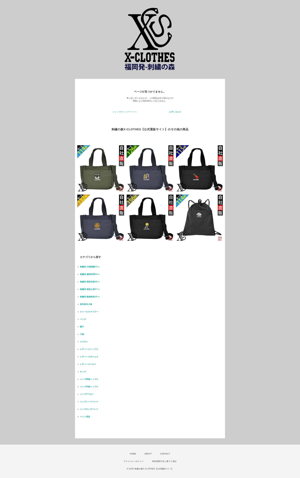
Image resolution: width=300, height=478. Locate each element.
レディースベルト (88, 364)
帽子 (82, 327)
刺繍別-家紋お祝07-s (90, 289)
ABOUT (148, 454)
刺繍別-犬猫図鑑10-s (90, 267)
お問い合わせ (175, 112)
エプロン (84, 342)
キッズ (83, 372)
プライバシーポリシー (133, 461)
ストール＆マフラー (89, 312)
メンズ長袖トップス (89, 379)
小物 (82, 334)
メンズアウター (87, 394)
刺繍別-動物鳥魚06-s (90, 297)
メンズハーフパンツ (89, 402)
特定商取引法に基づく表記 (164, 461)
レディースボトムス (89, 357)
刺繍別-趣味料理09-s (90, 274)
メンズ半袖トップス (89, 387)
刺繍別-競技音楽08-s (90, 282)
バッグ (83, 319)
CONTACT (165, 454)
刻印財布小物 (86, 304)
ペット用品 (85, 417)
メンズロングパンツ (89, 409)
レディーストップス (89, 349)
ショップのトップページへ (124, 112)
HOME (133, 454)
